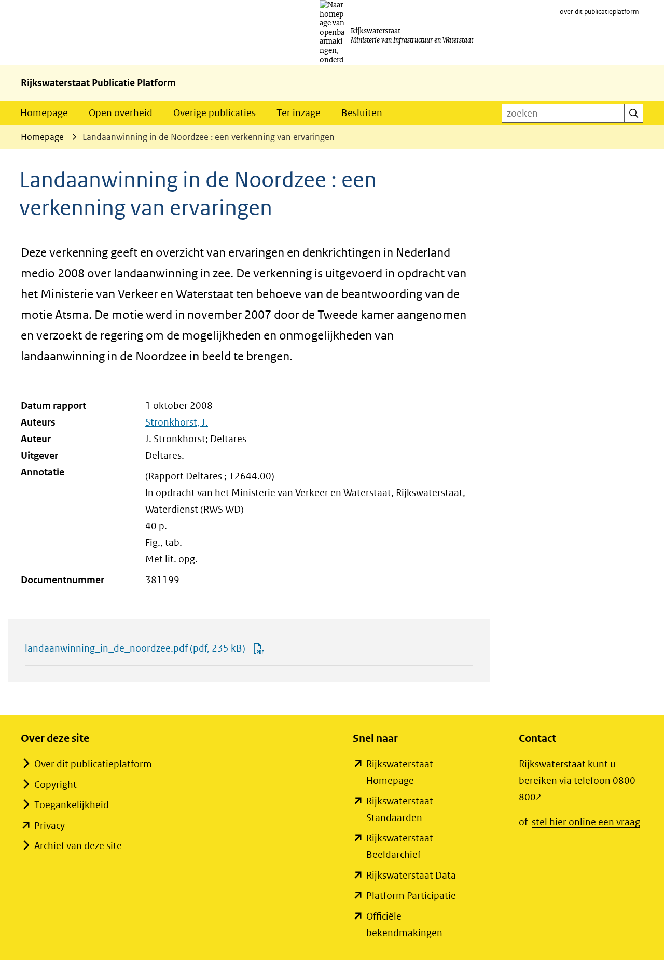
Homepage (44, 113)
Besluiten (361, 113)
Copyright (55, 784)
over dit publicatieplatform (599, 11)
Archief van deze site (78, 846)
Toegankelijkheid (71, 805)
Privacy (49, 825)
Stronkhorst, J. (176, 422)
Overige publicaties (214, 113)
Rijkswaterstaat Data (411, 875)
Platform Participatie (411, 895)
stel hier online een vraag (586, 822)
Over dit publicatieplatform (93, 764)
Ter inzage (298, 113)
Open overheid (121, 113)
